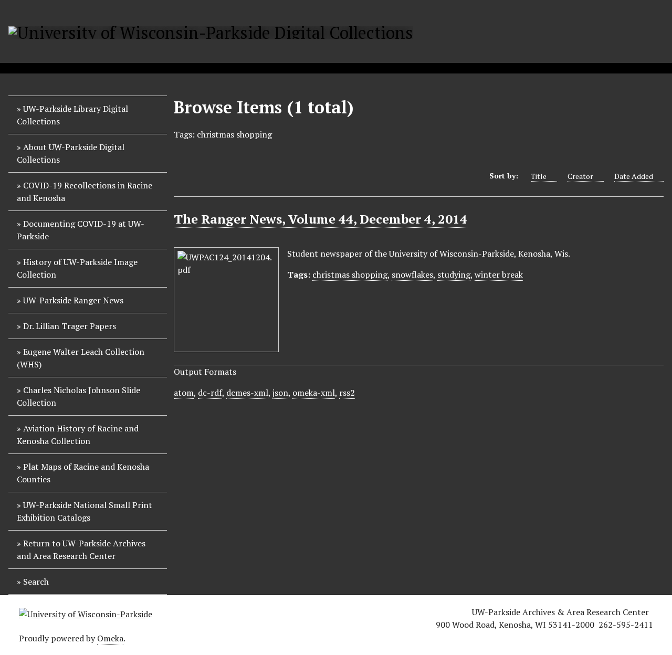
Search (36, 581)
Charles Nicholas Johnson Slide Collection (78, 396)
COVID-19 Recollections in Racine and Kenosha (84, 191)
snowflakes (412, 274)
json (280, 392)
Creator (580, 176)
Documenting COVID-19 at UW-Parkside (80, 230)
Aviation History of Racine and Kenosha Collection (78, 434)
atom (184, 392)
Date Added (633, 176)
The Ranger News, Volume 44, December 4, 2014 (320, 218)
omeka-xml (313, 392)
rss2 (347, 392)
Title (539, 176)
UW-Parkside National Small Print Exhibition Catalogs (84, 511)
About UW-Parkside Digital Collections (70, 153)
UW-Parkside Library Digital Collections (72, 115)
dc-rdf (210, 392)
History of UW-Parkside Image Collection (77, 268)
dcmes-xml (247, 392)
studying (453, 274)
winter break (499, 274)
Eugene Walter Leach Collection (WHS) (80, 358)
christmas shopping (349, 274)
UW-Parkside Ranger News (73, 300)
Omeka (110, 638)
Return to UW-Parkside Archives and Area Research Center (81, 549)
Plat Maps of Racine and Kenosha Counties (83, 473)
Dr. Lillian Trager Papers (69, 326)
